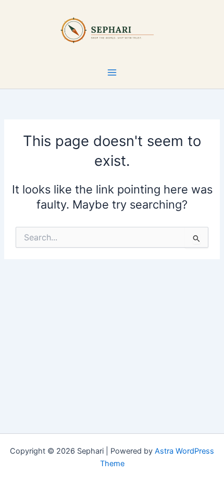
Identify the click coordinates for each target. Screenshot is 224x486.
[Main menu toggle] (112, 72)
